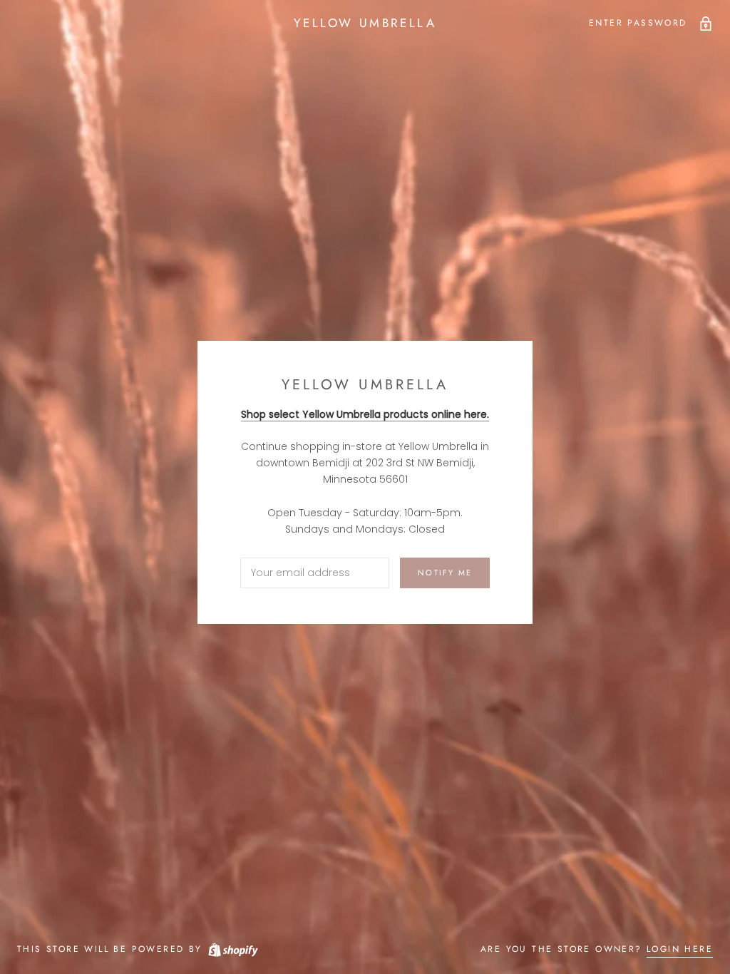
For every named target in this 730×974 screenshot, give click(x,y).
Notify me (445, 572)
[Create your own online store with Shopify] (232, 949)
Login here (680, 949)
